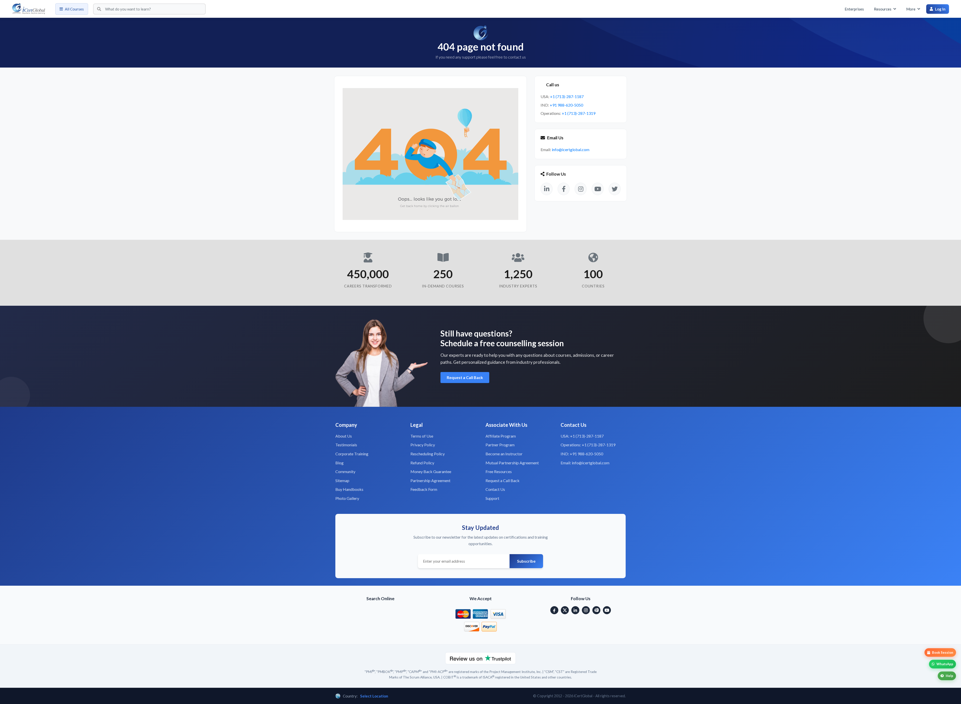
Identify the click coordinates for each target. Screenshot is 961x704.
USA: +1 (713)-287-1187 (582, 436)
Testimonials (346, 444)
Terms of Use (421, 436)
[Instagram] (586, 610)
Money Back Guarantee (430, 471)
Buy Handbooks (349, 489)
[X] (565, 610)
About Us (343, 436)
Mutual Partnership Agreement (512, 462)
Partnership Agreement (430, 480)
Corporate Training (351, 453)
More (910, 9)
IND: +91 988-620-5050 (582, 453)
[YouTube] (607, 610)
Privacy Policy (422, 444)
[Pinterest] (596, 610)
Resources (882, 9)
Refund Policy (422, 462)
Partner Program (500, 444)
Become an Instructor (504, 453)
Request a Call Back (465, 377)
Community (345, 471)
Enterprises (854, 9)
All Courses (74, 9)
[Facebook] (554, 610)
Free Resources (499, 471)
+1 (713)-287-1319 (578, 113)
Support (492, 498)
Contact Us (495, 489)
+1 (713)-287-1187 (567, 96)
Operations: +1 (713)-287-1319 (588, 444)
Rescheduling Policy (427, 453)
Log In (940, 9)
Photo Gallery (347, 498)
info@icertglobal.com (570, 149)
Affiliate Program (501, 436)
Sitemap (342, 480)
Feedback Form (423, 489)
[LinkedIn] (575, 610)
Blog (339, 462)
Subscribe (526, 561)
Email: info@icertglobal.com (585, 462)
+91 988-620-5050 (566, 105)
